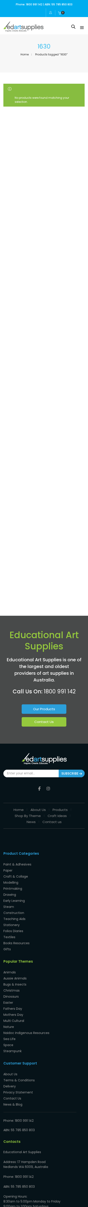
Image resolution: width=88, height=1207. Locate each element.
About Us (38, 809)
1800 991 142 (60, 691)
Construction (13, 913)
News (31, 821)
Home (25, 54)
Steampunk (12, 1051)
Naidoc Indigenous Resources (26, 1033)
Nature (8, 1027)
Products (60, 809)
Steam (8, 907)
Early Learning (14, 900)
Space (8, 1045)
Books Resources (16, 943)
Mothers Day (13, 1014)
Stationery (11, 925)
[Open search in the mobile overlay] (73, 26)
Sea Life (9, 1039)
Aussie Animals (15, 978)
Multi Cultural (13, 1021)
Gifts (7, 949)
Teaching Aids (14, 919)
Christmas (11, 990)
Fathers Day (12, 1008)
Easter (8, 1002)
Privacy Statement (18, 1092)
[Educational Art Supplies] (23, 30)
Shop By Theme (28, 815)
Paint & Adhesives (17, 864)
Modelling (10, 882)
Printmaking (12, 888)
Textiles (9, 937)
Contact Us (44, 721)
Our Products (44, 709)
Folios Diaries (13, 931)
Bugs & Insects (14, 984)
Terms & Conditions (19, 1080)
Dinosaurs (11, 996)
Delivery (9, 1086)
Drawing (9, 894)
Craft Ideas (57, 815)
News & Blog (12, 1104)
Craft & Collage (15, 876)
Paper (7, 870)
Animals (9, 972)
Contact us (52, 821)
